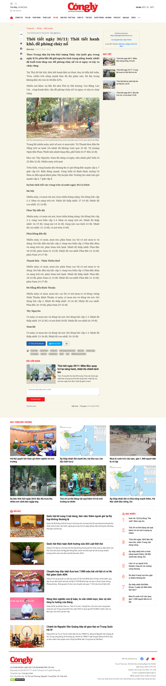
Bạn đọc (126, 18)
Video (133, 18)
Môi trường (48, 28)
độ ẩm (43, 354)
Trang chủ (30, 28)
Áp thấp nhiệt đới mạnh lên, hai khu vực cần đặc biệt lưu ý (81, 460)
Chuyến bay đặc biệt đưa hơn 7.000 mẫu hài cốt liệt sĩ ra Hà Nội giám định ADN (79, 573)
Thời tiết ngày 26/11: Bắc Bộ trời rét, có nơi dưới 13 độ (127, 94)
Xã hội (55, 18)
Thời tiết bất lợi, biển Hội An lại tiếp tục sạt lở (127, 82)
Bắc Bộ (80, 351)
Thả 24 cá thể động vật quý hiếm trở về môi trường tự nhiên (81, 500)
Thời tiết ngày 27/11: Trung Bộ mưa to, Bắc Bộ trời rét (127, 71)
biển (61, 354)
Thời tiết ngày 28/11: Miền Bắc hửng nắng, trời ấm (126, 60)
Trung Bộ (34, 354)
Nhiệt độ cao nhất (78, 354)
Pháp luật (47, 18)
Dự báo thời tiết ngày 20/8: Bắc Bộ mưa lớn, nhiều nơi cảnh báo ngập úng (31, 500)
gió (67, 354)
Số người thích (93, 406)
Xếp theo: (75, 406)
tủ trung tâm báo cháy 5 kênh (121, 40)
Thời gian (83, 406)
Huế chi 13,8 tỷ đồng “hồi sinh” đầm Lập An (140, 519)
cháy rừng (90, 351)
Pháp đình (37, 18)
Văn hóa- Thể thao (67, 18)
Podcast (117, 18)
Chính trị (19, 18)
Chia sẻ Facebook (37, 344)
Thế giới (88, 18)
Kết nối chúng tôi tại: (129, 659)
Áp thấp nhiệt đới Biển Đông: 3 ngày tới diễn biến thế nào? (140, 587)
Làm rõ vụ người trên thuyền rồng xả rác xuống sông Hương (140, 566)
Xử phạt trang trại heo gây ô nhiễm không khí (141, 576)
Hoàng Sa (53, 354)
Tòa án (27, 18)
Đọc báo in (17, 11)
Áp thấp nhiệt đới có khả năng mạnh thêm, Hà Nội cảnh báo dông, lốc (132, 500)
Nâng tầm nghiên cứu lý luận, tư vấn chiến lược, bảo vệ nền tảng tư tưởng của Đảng (79, 601)
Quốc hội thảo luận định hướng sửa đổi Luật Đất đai (75, 543)
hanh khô (44, 351)
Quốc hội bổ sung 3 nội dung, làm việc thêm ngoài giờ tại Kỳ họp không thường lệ (79, 518)
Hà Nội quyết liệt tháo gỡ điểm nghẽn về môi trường (32, 460)
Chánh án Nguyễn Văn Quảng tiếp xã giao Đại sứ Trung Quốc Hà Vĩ (80, 628)
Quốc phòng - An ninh (102, 18)
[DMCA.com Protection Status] (46, 679)
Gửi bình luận (36, 399)
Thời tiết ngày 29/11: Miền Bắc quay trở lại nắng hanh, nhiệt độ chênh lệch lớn (78, 369)
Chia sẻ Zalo (55, 344)
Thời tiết (34, 351)
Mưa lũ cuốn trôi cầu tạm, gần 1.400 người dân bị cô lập (133, 460)
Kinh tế (80, 18)
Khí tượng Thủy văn (67, 351)
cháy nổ (54, 351)
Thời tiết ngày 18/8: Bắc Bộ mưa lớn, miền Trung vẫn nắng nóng (141, 542)
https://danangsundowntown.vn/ (121, 35)
